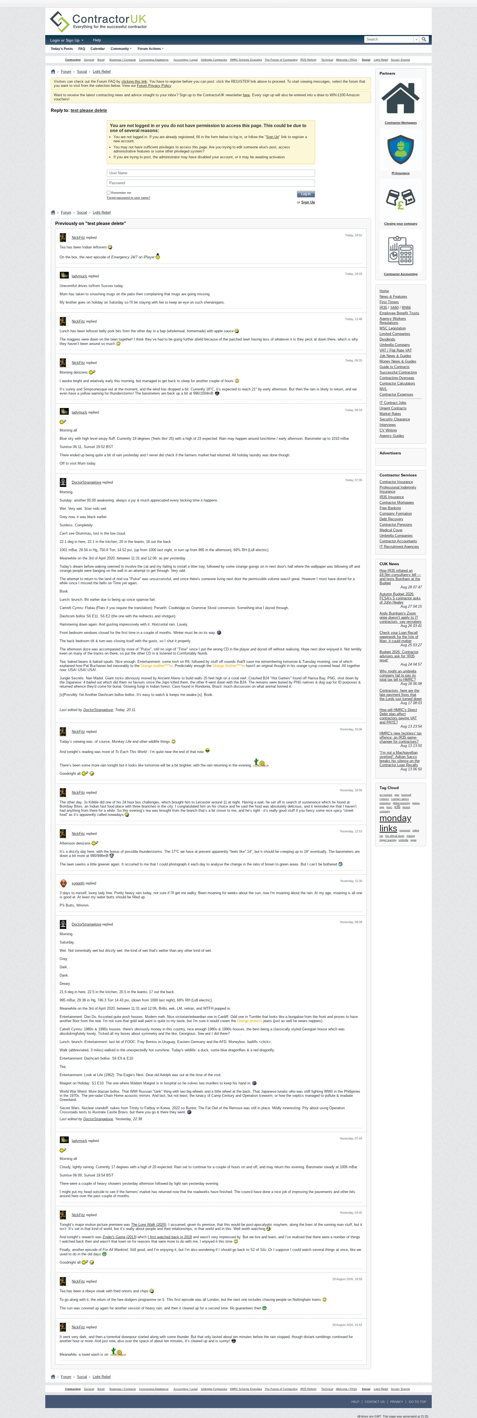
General (89, 59)
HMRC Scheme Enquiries (246, 59)
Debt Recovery (391, 519)
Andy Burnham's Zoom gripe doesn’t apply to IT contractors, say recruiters (401, 617)
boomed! (406, 795)
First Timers (389, 302)
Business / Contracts (123, 59)
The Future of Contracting (281, 59)
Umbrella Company (395, 345)
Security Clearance (395, 419)
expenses (385, 803)
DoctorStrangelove (86, 482)
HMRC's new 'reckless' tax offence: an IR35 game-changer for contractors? (401, 737)
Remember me (121, 192)
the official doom (394, 836)
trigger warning (388, 840)
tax (381, 836)
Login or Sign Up (65, 40)
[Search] (424, 39)
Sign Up (272, 137)
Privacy (396, 1401)
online (415, 830)
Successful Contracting (398, 372)
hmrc (389, 807)
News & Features (393, 296)
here (246, 95)
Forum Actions (149, 49)
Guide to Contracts (395, 367)
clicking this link (134, 81)
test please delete (89, 110)
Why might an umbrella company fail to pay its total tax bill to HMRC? (398, 675)
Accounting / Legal (186, 59)
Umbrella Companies (214, 59)
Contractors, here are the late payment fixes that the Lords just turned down (401, 694)
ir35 (397, 807)
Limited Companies (395, 334)
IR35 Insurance (392, 497)
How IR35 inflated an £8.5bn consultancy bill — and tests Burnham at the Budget (400, 577)
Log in (306, 194)
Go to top (417, 1401)
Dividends (387, 339)
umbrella (403, 840)
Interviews (388, 425)
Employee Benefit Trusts (399, 313)
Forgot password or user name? (128, 197)
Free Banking (390, 508)
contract (384, 799)
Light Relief (381, 59)
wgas (413, 840)
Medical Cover (391, 530)
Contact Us (375, 1401)
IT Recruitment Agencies (399, 547)
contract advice (400, 799)
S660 (394, 307)
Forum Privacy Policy (154, 86)
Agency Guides (392, 436)
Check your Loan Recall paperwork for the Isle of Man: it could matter (399, 637)
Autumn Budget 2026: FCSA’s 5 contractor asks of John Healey (400, 598)
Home (384, 291)
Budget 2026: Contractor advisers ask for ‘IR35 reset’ (399, 656)
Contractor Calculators (397, 383)
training (411, 836)
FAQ (81, 49)
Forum (66, 71)
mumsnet (404, 830)
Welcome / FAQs (346, 59)
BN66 (406, 307)
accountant (386, 795)
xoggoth (78, 883)
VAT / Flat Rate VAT (396, 350)
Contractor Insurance (396, 482)
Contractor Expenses (396, 394)
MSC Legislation (393, 328)
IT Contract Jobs (393, 403)
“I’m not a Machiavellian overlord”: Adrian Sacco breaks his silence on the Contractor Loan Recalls (400, 758)
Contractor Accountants (398, 541)
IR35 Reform (308, 59)
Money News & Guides (398, 361)
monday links (395, 823)
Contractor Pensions (396, 524)
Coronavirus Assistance (154, 59)
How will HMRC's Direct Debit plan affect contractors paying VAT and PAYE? (398, 716)
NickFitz (78, 237)
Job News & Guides (395, 356)
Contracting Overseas (397, 378)
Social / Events (400, 59)
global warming (401, 803)
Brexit (101, 59)
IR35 (383, 307)
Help (97, 40)
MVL (383, 389)
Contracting (73, 59)
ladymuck (79, 276)
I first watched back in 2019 (170, 1237)
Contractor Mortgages (397, 502)
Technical (327, 59)
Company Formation (396, 513)
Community (120, 49)
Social (366, 59)
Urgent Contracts (393, 408)
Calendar (98, 49)
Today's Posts (62, 49)
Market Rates (390, 414)
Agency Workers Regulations (393, 321)
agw (396, 795)
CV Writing (388, 430)
